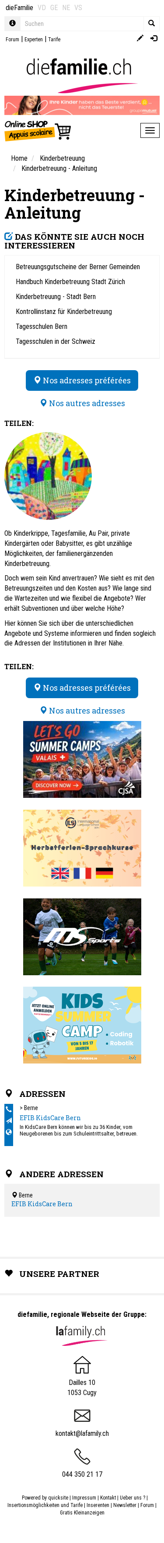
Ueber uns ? (132, 1498)
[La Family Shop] (38, 130)
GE (54, 8)
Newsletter (124, 1505)
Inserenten (99, 1505)
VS (78, 8)
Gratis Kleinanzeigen (82, 1513)
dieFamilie (19, 8)
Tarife (54, 39)
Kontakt (108, 1498)
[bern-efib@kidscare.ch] (8, 1121)
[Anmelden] (154, 39)
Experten (33, 39)
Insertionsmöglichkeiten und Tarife (45, 1505)
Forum (12, 39)
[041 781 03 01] (8, 1109)
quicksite (58, 1498)
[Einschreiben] (140, 39)
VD (42, 8)
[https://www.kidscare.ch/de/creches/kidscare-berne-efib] (8, 1132)
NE (66, 8)
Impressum (84, 1498)
